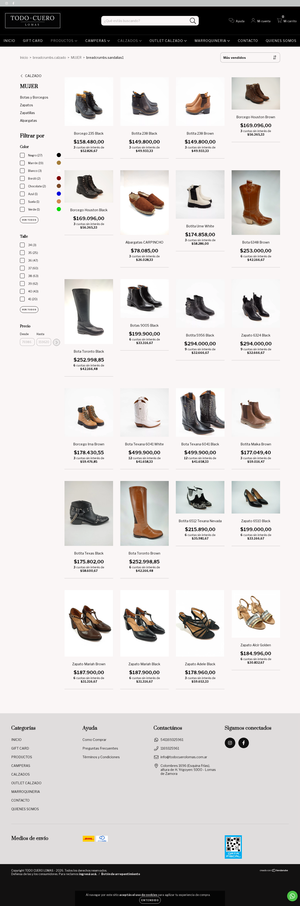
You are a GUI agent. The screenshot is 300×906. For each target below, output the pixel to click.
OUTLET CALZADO (167, 41)
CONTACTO (248, 41)
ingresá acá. (88, 874)
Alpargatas (28, 120)
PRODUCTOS (63, 41)
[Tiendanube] (274, 871)
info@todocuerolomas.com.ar (184, 757)
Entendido (150, 900)
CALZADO (33, 76)
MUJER (76, 57)
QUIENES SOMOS (281, 41)
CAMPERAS (96, 41)
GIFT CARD (33, 41)
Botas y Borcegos (34, 97)
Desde (24, 334)
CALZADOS (128, 41)
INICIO (9, 41)
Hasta (40, 334)
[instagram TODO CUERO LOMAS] (7, 3)
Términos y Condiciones (101, 757)
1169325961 (170, 748)
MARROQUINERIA (211, 41)
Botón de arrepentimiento (120, 874)
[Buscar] (193, 20)
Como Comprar (94, 740)
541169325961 (172, 740)
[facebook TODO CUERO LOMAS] (13, 3)
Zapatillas (27, 113)
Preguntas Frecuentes (100, 748)
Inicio (24, 57)
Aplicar (56, 342)
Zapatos (26, 105)
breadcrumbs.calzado (49, 57)
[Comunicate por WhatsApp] (292, 896)
